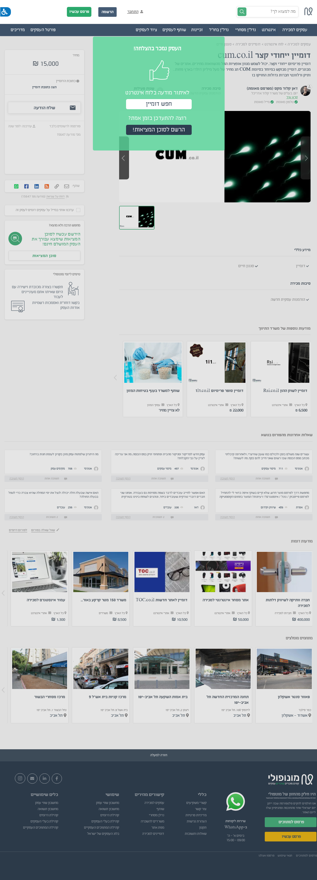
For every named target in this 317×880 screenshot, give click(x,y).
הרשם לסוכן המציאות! (159, 129)
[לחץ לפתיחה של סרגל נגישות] (5, 12)
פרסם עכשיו (79, 11)
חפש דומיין (159, 104)
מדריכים (18, 30)
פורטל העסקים (43, 30)
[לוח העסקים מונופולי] (308, 14)
